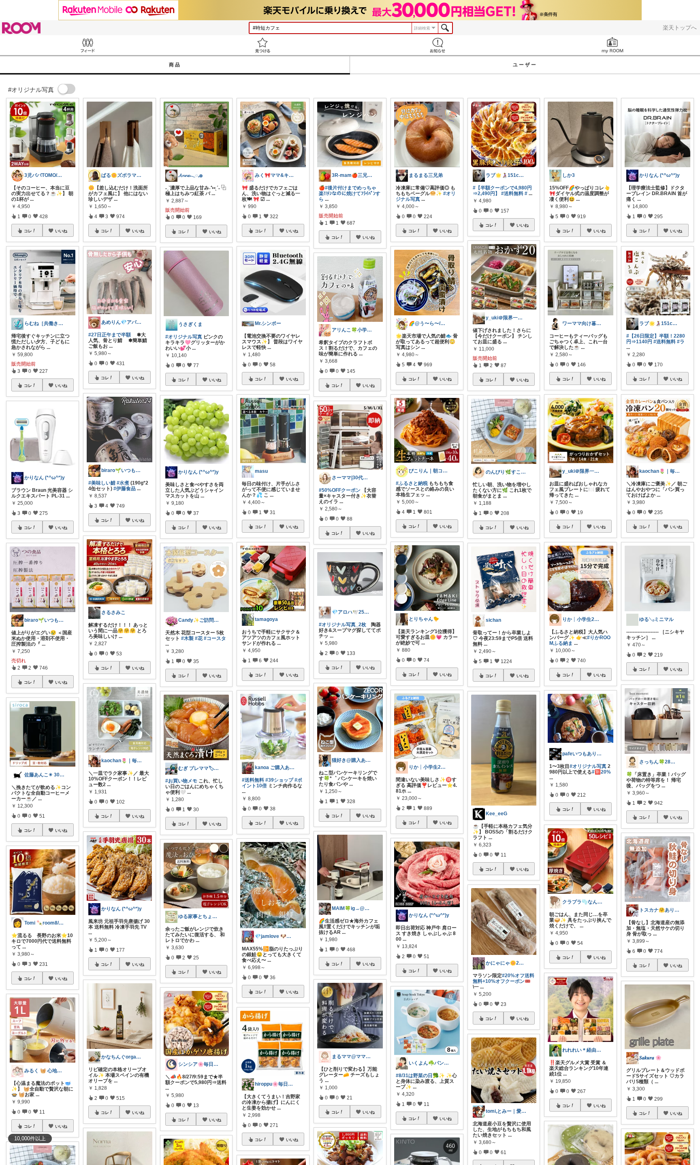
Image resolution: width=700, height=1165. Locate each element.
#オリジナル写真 (183, 337)
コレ (28, 231)
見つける (262, 45)
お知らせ (437, 45)
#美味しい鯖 (101, 483)
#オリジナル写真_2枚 (342, 624)
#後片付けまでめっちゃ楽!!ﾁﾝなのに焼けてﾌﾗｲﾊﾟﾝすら (349, 193)
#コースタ (215, 638)
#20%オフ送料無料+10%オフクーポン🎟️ (503, 978)
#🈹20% (601, 772)
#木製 (187, 638)
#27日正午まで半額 (109, 335)
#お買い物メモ (181, 781)
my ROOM (612, 45)
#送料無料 (253, 780)
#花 (199, 638)
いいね (61, 231)
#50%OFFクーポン (340, 490)
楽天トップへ (680, 27)
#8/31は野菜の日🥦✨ (420, 1075)
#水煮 (123, 483)
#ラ (681, 341)
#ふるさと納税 (412, 483)
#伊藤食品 (124, 488)
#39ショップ (279, 780)
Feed (87, 45)
